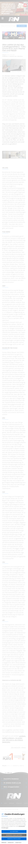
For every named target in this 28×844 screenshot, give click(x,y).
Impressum (3, 842)
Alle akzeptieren (14, 831)
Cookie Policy (18, 842)
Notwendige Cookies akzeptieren (14, 835)
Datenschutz (11, 842)
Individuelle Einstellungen (14, 838)
